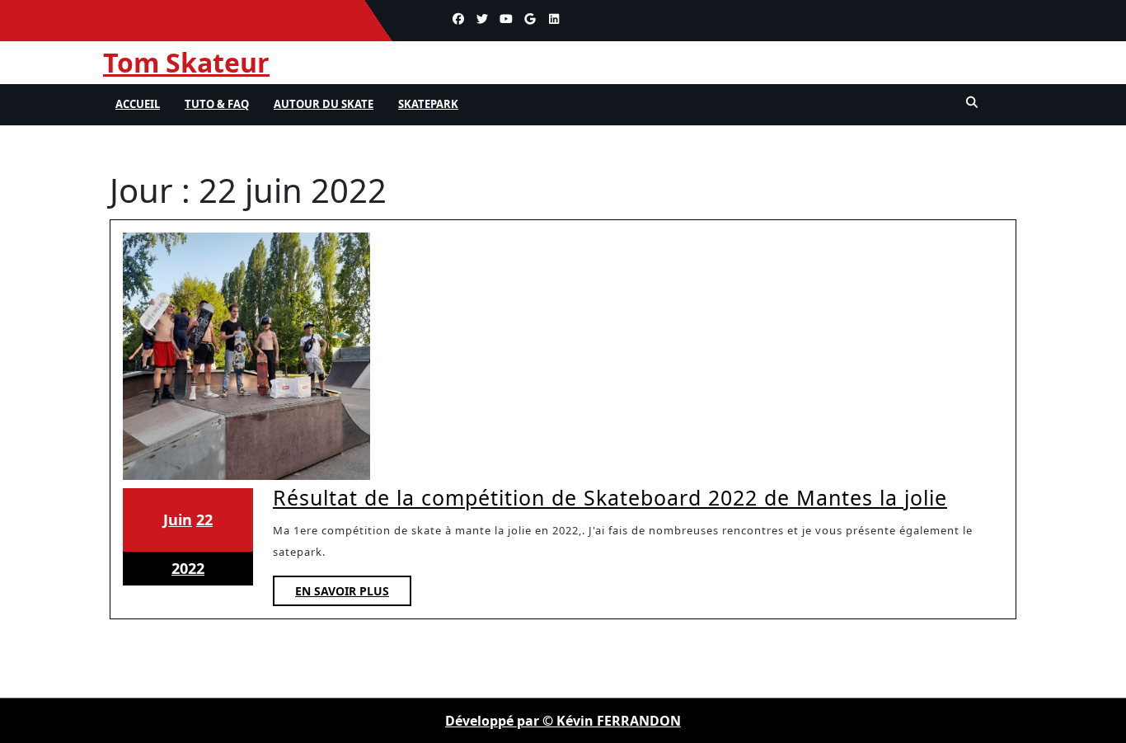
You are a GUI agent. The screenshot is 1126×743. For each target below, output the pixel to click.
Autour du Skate (323, 103)
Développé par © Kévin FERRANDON (563, 721)
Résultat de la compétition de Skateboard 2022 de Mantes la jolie (610, 497)
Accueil (137, 103)
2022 (187, 568)
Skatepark (428, 103)
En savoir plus (353, 594)
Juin (177, 519)
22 (204, 519)
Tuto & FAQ (217, 103)
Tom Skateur (186, 62)
